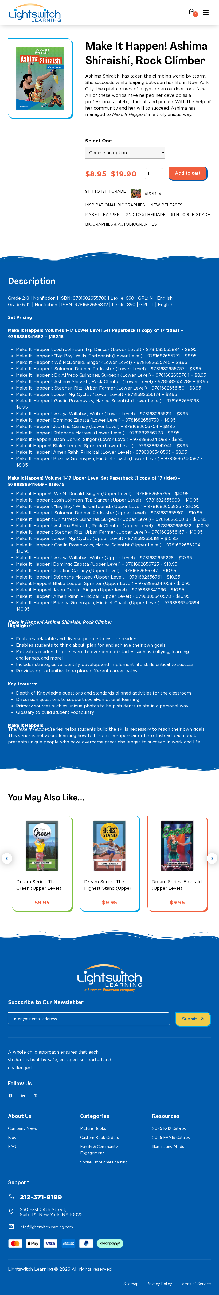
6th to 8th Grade (190, 215)
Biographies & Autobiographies (121, 224)
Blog (12, 1137)
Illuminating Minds (168, 1146)
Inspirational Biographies (115, 205)
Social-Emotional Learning (104, 1162)
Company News (22, 1128)
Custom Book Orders (99, 1137)
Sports (153, 193)
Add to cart (188, 173)
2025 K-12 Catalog (169, 1128)
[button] (192, 13)
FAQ (12, 1146)
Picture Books (93, 1128)
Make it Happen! (103, 215)
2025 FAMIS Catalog (171, 1137)
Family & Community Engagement (99, 1149)
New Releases (166, 205)
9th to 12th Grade (105, 191)
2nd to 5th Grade (146, 215)
